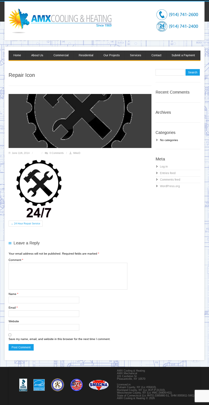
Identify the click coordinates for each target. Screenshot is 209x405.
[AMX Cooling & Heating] (60, 10)
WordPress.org (170, 186)
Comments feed (170, 179)
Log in (164, 166)
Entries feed (168, 173)
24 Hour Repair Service (25, 223)
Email (13, 307)
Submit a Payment (183, 55)
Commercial (61, 55)
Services (135, 55)
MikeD (76, 153)
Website (14, 321)
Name (13, 294)
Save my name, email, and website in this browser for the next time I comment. (59, 339)
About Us (37, 55)
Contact (156, 55)
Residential (86, 55)
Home (17, 55)
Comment (16, 260)
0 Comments (57, 153)
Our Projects (111, 55)
